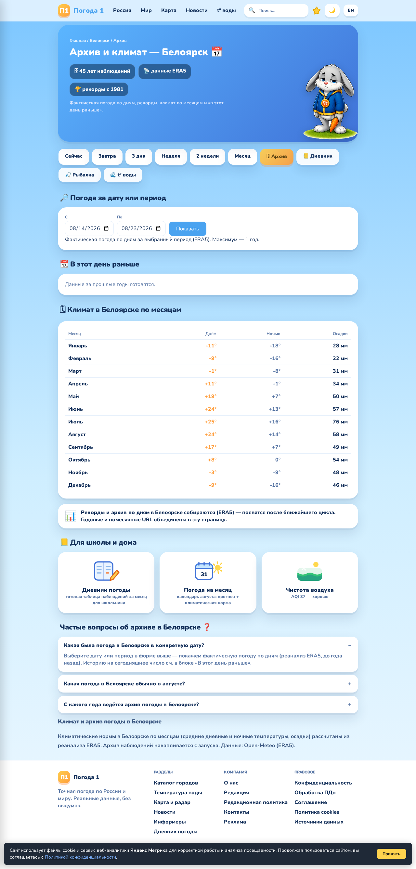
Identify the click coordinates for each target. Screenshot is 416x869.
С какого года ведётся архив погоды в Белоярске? (131, 704)
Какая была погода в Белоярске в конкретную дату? (134, 645)
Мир (146, 10)
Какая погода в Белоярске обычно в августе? (124, 683)
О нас (231, 782)
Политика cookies (316, 812)
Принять (391, 853)
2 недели (207, 156)
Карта (168, 10)
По (119, 217)
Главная (78, 41)
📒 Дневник (317, 156)
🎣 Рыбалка (79, 175)
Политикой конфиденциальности (80, 857)
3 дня (139, 156)
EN (351, 10)
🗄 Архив (276, 156)
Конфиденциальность (323, 782)
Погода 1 (81, 10)
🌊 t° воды (123, 175)
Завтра (107, 156)
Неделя (171, 156)
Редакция (236, 792)
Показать (187, 228)
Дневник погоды (176, 831)
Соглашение (310, 802)
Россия (122, 10)
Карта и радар (172, 802)
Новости (197, 10)
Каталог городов (176, 782)
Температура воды (178, 792)
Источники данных (319, 821)
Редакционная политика (256, 802)
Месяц (243, 156)
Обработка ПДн (315, 792)
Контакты (236, 812)
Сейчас (74, 156)
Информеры (170, 821)
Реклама (235, 821)
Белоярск (100, 41)
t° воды (226, 10)
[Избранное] (316, 10)
